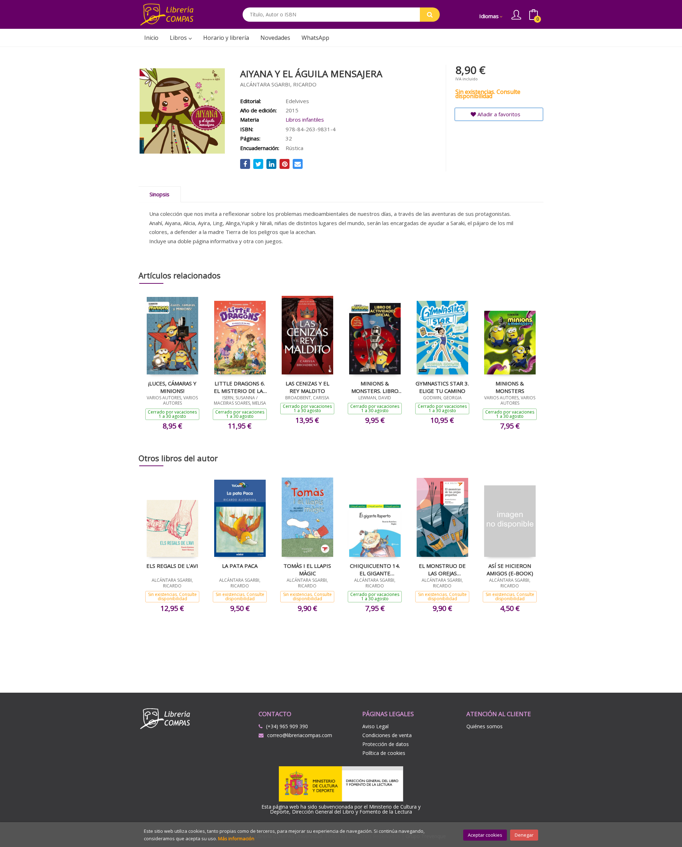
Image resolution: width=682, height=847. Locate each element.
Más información (236, 838)
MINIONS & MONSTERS (510, 387)
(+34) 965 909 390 (287, 726)
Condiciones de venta (387, 735)
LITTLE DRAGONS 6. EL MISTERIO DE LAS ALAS (240, 387)
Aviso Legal (375, 726)
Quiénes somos (484, 726)
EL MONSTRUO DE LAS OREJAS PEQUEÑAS (442, 569)
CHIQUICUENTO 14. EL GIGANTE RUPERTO (375, 569)
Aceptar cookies (485, 835)
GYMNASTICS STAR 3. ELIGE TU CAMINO (442, 387)
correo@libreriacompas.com (299, 735)
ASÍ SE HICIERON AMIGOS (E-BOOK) (510, 569)
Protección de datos (385, 744)
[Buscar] (430, 14)
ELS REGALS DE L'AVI (172, 565)
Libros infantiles (305, 119)
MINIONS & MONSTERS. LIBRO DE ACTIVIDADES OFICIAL (375, 387)
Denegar (524, 835)
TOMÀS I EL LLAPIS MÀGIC (307, 569)
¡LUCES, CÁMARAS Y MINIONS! (172, 387)
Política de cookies (383, 753)
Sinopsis (159, 194)
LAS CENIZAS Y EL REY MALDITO (307, 387)
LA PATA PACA (240, 565)
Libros (179, 38)
